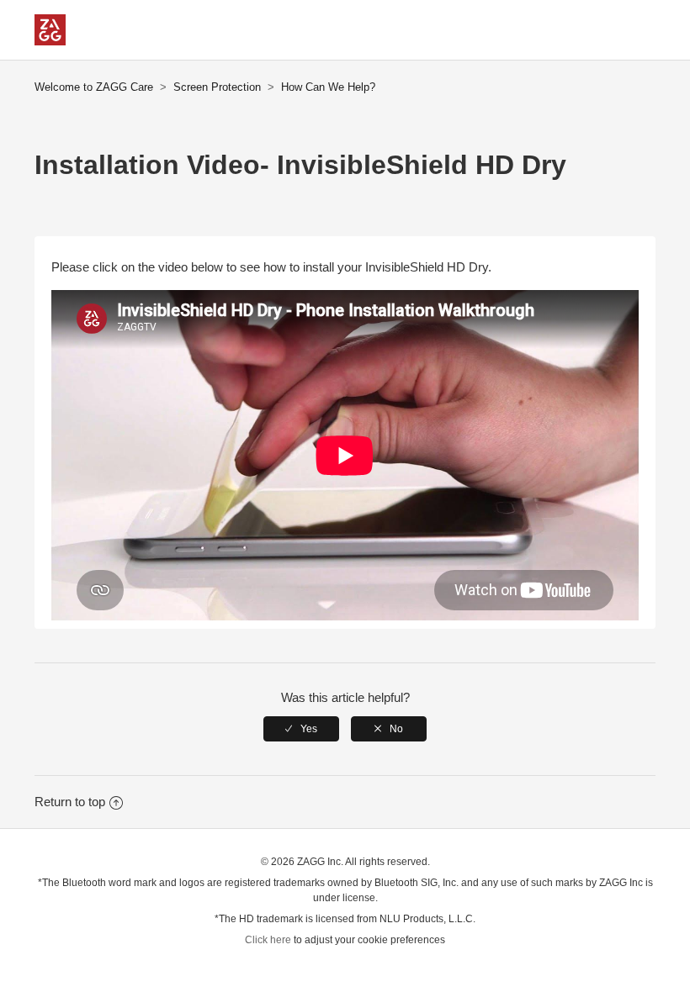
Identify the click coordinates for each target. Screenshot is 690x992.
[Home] (50, 41)
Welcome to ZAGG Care (93, 87)
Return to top (69, 801)
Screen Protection (217, 87)
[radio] (301, 728)
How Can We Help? (328, 87)
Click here (268, 940)
